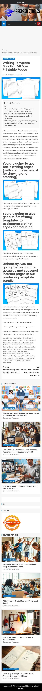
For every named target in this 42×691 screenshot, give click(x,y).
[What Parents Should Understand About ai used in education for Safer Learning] (21, 398)
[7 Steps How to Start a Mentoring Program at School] (21, 585)
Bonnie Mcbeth (27, 338)
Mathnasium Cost (23, 351)
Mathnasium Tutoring (9, 356)
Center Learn (7, 340)
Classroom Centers (29, 340)
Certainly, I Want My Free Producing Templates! (19, 327)
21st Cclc (9, 338)
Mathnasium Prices (9, 354)
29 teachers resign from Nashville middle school (11, 369)
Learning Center (9, 58)
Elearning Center (17, 345)
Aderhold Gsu (17, 338)
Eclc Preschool (16, 342)
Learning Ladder (30, 347)
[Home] (4, 23)
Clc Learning (6, 342)
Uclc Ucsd (17, 360)
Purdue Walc (31, 356)
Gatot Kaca (16, 418)
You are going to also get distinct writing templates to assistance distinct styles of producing (18, 116)
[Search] (35, 24)
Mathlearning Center (28, 349)
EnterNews (31, 686)
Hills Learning (27, 345)
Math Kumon (17, 349)
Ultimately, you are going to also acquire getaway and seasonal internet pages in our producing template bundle (21, 123)
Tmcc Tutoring (30, 358)
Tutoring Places (8, 360)
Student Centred (8, 358)
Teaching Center (19, 358)
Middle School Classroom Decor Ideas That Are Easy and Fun (30, 371)
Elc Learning (6, 345)
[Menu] (9, 23)
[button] (9, 23)
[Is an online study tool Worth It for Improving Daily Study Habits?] (21, 471)
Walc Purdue (7, 362)
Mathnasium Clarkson (9, 351)
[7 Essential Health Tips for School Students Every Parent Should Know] (21, 549)
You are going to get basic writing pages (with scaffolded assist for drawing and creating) (20, 110)
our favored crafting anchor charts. (22, 334)
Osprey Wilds (22, 356)
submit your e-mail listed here (24, 156)
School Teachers (9, 559)
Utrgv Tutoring (25, 360)
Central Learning (17, 340)
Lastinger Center (8, 347)
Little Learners (7, 349)
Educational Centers (28, 342)
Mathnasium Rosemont (23, 354)
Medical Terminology (11, 668)
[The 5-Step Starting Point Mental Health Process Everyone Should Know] (21, 658)
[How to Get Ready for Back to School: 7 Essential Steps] (21, 622)
